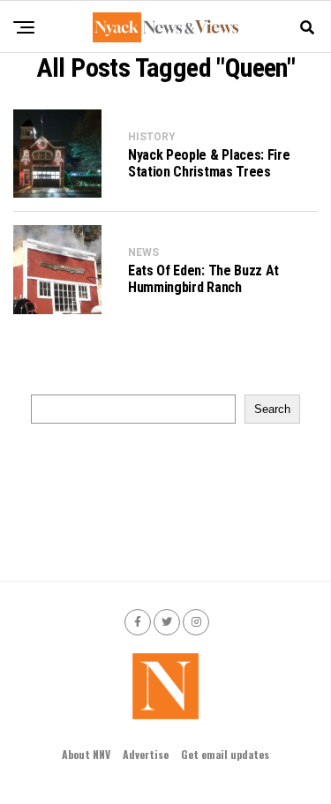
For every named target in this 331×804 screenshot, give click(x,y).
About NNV (86, 754)
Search (272, 409)
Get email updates (225, 754)
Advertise (146, 754)
